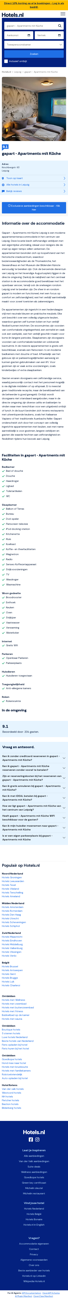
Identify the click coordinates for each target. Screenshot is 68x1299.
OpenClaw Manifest (43, 1296)
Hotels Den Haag (11, 914)
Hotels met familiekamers (16, 1070)
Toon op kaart (14, 178)
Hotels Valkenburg (12, 948)
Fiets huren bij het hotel (15, 1048)
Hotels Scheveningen (14, 922)
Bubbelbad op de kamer (15, 1015)
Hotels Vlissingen (11, 952)
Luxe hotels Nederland (15, 1037)
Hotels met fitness (12, 1011)
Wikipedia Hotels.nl (34, 1281)
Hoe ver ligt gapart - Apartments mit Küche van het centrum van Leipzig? (31, 807)
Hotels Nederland (34, 1208)
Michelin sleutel (34, 1188)
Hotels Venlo (9, 955)
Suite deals (34, 1166)
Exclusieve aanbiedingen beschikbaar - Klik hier (35, 207)
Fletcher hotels (10, 1100)
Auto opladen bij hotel (15, 1078)
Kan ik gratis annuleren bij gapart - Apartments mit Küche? (31, 787)
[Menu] (63, 14)
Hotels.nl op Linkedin (34, 1276)
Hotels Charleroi (11, 985)
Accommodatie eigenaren (34, 1243)
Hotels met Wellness (13, 1000)
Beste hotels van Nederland (18, 1041)
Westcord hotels (11, 1092)
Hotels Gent (9, 974)
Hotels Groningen (12, 877)
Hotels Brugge (10, 977)
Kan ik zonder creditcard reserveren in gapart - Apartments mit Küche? (31, 758)
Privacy (34, 1254)
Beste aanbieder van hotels (34, 1270)
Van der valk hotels (13, 1089)
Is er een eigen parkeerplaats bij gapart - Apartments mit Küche (27, 837)
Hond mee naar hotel (14, 1063)
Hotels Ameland (11, 896)
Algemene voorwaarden (34, 1259)
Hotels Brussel (10, 966)
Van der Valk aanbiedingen (34, 1161)
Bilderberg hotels (11, 1108)
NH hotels (7, 1096)
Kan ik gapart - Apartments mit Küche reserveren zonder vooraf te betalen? (25, 768)
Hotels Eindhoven (12, 940)
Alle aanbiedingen (34, 1156)
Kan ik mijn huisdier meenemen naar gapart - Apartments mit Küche (30, 827)
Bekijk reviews (14, 191)
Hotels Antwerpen (12, 970)
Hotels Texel (9, 885)
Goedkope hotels (12, 1059)
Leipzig (17, 71)
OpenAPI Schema (51, 1293)
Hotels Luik (8, 981)
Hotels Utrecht (10, 918)
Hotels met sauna (12, 1019)
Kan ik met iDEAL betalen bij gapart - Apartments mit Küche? (25, 797)
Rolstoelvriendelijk (12, 1074)
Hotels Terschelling (12, 892)
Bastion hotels (10, 1104)
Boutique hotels (11, 1029)
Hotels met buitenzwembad (18, 1007)
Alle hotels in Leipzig (17, 184)
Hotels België (34, 1214)
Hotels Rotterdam (12, 911)
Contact (34, 1249)
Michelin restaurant (34, 1193)
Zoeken (34, 54)
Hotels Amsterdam (12, 907)
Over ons (34, 1265)
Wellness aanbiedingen (34, 1172)
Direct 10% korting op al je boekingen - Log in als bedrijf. (34, 5)
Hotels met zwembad (14, 1003)
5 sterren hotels (11, 1033)
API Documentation (31, 1293)
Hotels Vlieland (10, 888)
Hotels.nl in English (34, 1224)
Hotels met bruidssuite (15, 1067)
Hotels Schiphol (11, 926)
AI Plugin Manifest (23, 1296)
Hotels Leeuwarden (13, 881)
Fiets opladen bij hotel (14, 1044)
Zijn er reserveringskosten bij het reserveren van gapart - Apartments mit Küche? (32, 777)
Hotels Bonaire (34, 1219)
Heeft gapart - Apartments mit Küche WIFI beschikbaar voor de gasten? (28, 817)
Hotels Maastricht (12, 936)
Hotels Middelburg (12, 944)
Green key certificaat (34, 1182)
